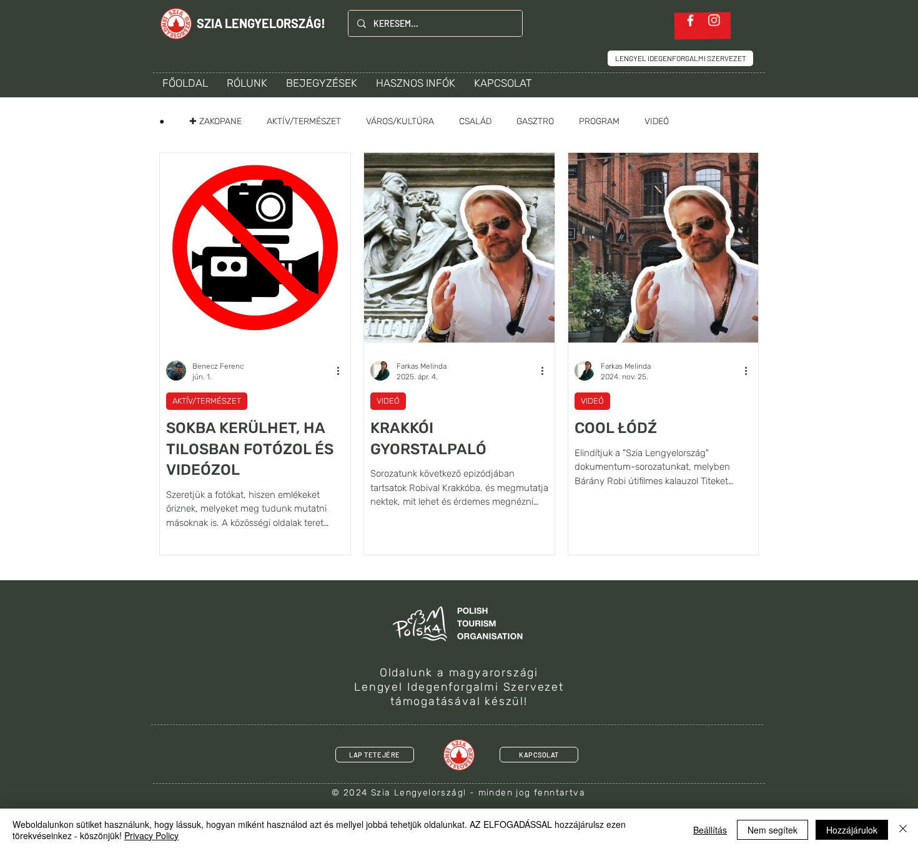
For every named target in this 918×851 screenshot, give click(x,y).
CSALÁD (475, 121)
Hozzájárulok (851, 830)
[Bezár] (903, 830)
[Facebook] (690, 20)
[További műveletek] (342, 370)
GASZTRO (535, 121)
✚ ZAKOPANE (215, 121)
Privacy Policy (151, 835)
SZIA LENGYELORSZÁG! (261, 23)
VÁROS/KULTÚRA (400, 121)
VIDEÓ (656, 121)
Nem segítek (772, 830)
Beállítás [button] (710, 830)
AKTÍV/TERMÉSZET (304, 121)
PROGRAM (599, 121)
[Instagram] (714, 20)
